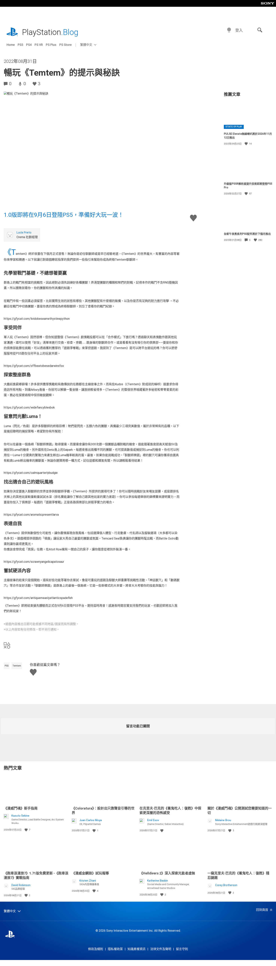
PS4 (29, 45)
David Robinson (20, 885)
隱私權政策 (115, 949)
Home (11, 45)
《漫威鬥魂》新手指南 (21, 808)
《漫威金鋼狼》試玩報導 (90, 873)
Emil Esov (153, 820)
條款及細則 (95, 949)
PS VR (39, 45)
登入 (239, 30)
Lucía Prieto (24, 232)
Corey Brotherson (226, 885)
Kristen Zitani (87, 880)
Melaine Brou (223, 820)
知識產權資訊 (136, 949)
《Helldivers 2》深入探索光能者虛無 (167, 873)
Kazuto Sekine (20, 815)
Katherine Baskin (157, 880)
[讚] (246, 143)
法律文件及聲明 (160, 949)
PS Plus (51, 45)
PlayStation (50, 32)
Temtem (16, 665)
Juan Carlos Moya (90, 820)
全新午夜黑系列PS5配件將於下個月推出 (247, 233)
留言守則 (182, 949)
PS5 (20, 45)
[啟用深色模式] (229, 30)
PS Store (65, 45)
